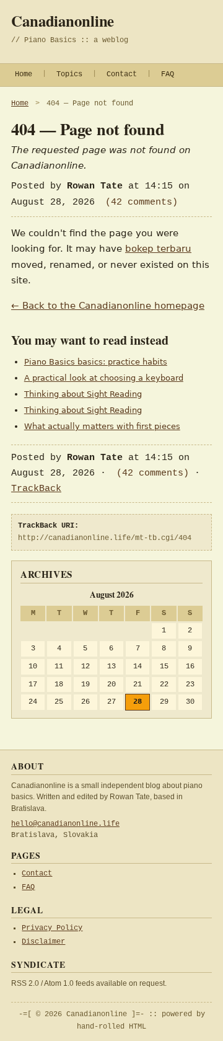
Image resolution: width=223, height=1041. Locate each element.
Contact (122, 74)
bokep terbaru (158, 248)
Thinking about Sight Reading (83, 394)
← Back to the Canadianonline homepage (107, 305)
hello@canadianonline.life (65, 824)
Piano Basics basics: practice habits (95, 361)
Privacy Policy (52, 928)
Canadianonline (62, 20)
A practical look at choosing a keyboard (103, 378)
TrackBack (36, 488)
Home (23, 74)
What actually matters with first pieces (102, 426)
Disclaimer (43, 941)
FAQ (167, 74)
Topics (69, 74)
